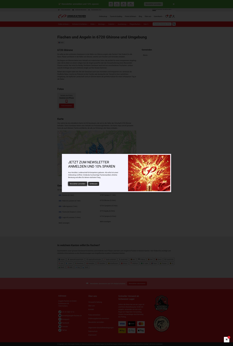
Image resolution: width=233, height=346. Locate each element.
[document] (116, 173)
